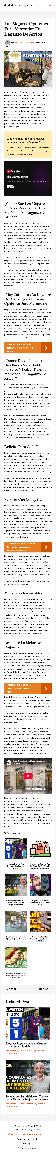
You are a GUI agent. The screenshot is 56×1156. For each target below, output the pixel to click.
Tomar (29, 1050)
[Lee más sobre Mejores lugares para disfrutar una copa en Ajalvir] (28, 1023)
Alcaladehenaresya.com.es (20, 5)
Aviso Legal (26, 1143)
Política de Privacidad (27, 1139)
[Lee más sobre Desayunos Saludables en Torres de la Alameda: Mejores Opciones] (28, 1076)
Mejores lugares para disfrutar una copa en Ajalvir (26, 1045)
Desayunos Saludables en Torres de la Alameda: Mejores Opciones (27, 1098)
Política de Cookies (27, 1148)
